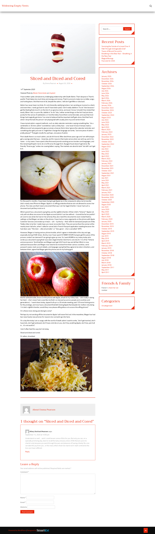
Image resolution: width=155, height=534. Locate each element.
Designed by (32, 530)
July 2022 (105, 149)
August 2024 (106, 88)
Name (23, 497)
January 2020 (106, 221)
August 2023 (106, 117)
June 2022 (105, 151)
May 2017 (105, 270)
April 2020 (105, 214)
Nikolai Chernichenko (40, 93)
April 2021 (105, 185)
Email (23, 502)
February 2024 (107, 103)
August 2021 (106, 175)
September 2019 (108, 231)
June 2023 (105, 122)
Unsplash (52, 93)
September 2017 (108, 267)
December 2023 (107, 107)
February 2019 (107, 245)
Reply (27, 451)
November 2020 (108, 197)
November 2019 (108, 226)
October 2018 (107, 253)
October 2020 (107, 199)
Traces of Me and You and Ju (112, 51)
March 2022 (106, 158)
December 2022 (107, 136)
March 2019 (106, 243)
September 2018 (108, 255)
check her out (113, 287)
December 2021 (107, 165)
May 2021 (105, 182)
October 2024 (107, 83)
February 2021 (107, 190)
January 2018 (106, 265)
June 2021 (105, 180)
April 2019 (105, 240)
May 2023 (105, 124)
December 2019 (107, 224)
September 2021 (108, 173)
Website (23, 507)
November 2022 (108, 139)
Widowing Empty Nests (15, 6)
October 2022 (107, 141)
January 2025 (106, 76)
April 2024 (105, 98)
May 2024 (105, 95)
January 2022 (106, 163)
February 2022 (107, 161)
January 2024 (106, 105)
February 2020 (107, 219)
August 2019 (106, 233)
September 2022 (108, 144)
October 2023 (107, 112)
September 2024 (108, 86)
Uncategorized (107, 305)
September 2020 (108, 202)
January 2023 (106, 134)
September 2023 (108, 115)
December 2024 (107, 78)
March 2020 (106, 216)
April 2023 (105, 127)
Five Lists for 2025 (108, 61)
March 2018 (106, 262)
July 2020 (105, 207)
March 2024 (106, 100)
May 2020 (105, 211)
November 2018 (108, 250)
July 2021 (105, 178)
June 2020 (105, 209)
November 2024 (108, 81)
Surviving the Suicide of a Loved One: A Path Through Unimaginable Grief (116, 47)
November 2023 (108, 110)
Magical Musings (107, 58)
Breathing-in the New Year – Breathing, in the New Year (117, 54)
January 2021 (106, 192)
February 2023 (107, 132)
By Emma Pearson (50, 83)
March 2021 (106, 187)
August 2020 (106, 204)
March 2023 (106, 129)
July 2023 (105, 120)
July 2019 (105, 236)
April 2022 (105, 156)
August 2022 (106, 146)
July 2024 (105, 91)
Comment (24, 472)
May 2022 (105, 153)
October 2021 (107, 170)
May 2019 (105, 238)
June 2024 (105, 93)
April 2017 (105, 272)
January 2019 (106, 248)
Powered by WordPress (17, 530)
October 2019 (107, 228)
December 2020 (107, 195)
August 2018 (106, 257)
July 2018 (105, 260)
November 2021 (108, 168)
